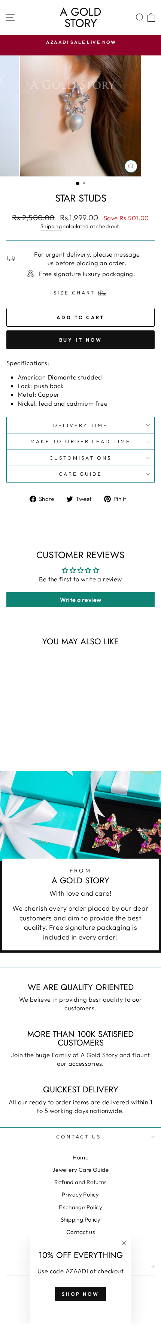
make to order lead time (80, 441)
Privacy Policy (80, 1194)
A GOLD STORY (80, 17)
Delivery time (80, 425)
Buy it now (80, 340)
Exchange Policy (80, 1207)
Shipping (51, 226)
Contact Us (78, 1137)
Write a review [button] (80, 600)
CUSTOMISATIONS (80, 458)
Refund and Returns (80, 1182)
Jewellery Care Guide (80, 1169)
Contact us (80, 1231)
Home (81, 1157)
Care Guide (81, 474)
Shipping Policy (80, 1219)
